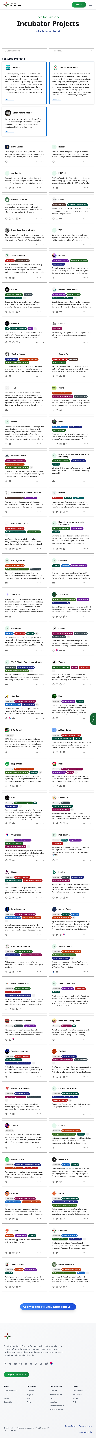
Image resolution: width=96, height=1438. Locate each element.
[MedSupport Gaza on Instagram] (13, 549)
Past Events (77, 1394)
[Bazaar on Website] (6, 311)
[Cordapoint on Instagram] (17, 188)
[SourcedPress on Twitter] (57, 934)
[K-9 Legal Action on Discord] (6, 582)
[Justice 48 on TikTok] (64, 616)
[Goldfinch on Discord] (13, 718)
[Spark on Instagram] (60, 410)
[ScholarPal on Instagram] (57, 376)
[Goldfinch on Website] (6, 718)
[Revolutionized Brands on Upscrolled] (13, 1039)
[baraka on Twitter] (57, 897)
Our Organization (11, 1391)
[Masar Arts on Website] (6, 342)
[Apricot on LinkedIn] (60, 1219)
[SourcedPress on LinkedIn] (60, 934)
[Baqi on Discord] (57, 718)
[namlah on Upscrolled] (57, 650)
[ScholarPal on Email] (64, 376)
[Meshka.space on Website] (6, 1181)
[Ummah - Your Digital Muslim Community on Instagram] (60, 549)
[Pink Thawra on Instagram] (53, 860)
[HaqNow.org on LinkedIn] (10, 786)
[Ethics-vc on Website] (53, 1252)
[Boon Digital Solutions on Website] (6, 972)
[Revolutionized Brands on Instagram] (10, 1039)
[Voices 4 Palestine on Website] (53, 1009)
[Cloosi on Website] (6, 823)
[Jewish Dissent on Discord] (10, 277)
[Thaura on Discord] (64, 684)
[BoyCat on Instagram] (13, 1219)
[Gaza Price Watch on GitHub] (10, 218)
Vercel (75, 1398)
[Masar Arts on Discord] (17, 342)
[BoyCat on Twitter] (10, 1219)
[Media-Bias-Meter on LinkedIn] (57, 1286)
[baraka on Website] (53, 897)
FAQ (74, 1402)
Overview (30, 1391)
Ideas (29, 1398)
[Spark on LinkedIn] (57, 410)
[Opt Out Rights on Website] (6, 376)
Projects (30, 1394)
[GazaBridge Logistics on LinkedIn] (57, 311)
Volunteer (53, 1402)
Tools (29, 1402)
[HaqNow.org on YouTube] (17, 786)
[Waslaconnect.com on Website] (6, 1076)
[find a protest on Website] (6, 1286)
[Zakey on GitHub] (10, 897)
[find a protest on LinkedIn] (10, 1286)
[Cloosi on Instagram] (10, 823)
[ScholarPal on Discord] (60, 376)
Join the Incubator (57, 1406)
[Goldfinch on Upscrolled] (10, 718)
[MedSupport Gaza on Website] (6, 549)
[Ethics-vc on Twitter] (57, 1252)
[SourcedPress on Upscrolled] (64, 934)
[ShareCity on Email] (10, 616)
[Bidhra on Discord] (60, 218)
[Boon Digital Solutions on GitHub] (10, 972)
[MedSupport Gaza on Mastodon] (17, 549)
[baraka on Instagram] (64, 897)
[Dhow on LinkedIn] (57, 444)
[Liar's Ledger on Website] (6, 161)
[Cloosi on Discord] (13, 823)
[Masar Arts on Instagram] (13, 342)
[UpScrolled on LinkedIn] (10, 860)
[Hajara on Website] (6, 444)
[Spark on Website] (53, 410)
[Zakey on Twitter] (13, 897)
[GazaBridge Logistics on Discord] (60, 311)
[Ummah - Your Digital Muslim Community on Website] (53, 549)
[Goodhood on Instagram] (64, 823)
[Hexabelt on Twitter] (57, 511)
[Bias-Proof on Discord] (53, 582)
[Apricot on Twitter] (57, 1219)
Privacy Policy (70, 1426)
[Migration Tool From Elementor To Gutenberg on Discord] (53, 481)
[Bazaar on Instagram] (10, 311)
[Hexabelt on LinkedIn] (60, 511)
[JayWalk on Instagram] (13, 1252)
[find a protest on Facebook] (17, 1286)
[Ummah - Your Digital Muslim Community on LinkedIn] (57, 549)
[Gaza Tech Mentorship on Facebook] (17, 1009)
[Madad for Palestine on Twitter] (6, 1114)
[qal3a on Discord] (6, 410)
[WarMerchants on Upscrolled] (53, 972)
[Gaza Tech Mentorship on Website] (6, 1009)
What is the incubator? (48, 31)
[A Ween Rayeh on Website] (53, 752)
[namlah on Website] (53, 650)
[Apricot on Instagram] (64, 1219)
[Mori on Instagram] (57, 786)
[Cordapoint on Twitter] (10, 188)
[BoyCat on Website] (6, 1219)
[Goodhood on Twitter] (57, 823)
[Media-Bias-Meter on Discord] (64, 1286)
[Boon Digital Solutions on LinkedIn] (13, 972)
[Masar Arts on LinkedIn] (10, 342)
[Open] (91, 50)
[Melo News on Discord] (6, 650)
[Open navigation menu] (90, 5)
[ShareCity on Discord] (6, 616)
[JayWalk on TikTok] (17, 1252)
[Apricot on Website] (53, 1219)
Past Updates (78, 1391)
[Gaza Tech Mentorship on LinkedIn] (10, 1009)
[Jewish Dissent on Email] (13, 277)
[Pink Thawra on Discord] (57, 860)
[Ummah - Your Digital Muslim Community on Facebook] (64, 549)
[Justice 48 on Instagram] (60, 616)
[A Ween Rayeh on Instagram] (57, 752)
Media (6, 1398)
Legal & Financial (85, 1432)
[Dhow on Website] (53, 444)
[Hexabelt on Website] (53, 511)
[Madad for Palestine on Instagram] (10, 1114)
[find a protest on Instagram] (13, 1286)
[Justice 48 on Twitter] (57, 616)
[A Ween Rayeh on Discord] (64, 752)
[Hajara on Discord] (10, 444)
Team (6, 1394)
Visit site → (9, 99)
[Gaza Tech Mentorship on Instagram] (13, 1009)
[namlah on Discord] (60, 650)
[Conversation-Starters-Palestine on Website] (6, 511)
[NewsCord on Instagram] (60, 1181)
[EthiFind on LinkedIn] (53, 188)
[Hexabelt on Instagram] (64, 511)
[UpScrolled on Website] (6, 860)
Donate (79, 4)
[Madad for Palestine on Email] (13, 1114)
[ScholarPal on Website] (53, 376)
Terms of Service (85, 1426)
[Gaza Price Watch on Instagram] (17, 218)
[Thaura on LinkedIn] (57, 684)
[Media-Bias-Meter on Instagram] (60, 1286)
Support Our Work (15, 1374)
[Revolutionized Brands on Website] (6, 1039)
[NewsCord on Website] (53, 1181)
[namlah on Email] (64, 650)
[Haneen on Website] (53, 161)
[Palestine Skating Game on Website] (53, 1039)
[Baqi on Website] (53, 718)
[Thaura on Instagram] (60, 684)
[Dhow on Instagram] (60, 444)
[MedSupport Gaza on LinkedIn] (10, 549)
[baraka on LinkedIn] (60, 897)
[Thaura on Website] (53, 684)
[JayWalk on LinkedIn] (10, 1252)
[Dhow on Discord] (64, 444)
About (6, 1386)
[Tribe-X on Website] (6, 1147)
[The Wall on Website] (53, 1076)
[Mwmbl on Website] (53, 277)
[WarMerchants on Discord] (57, 972)
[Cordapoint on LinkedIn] (13, 188)
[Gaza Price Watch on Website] (6, 218)
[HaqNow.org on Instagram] (13, 786)
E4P (51, 1398)
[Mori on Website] (53, 786)
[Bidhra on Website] (53, 218)
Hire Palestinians (56, 1409)
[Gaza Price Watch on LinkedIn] (13, 218)
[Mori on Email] (64, 786)
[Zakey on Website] (6, 897)
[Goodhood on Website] (53, 823)
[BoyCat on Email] (17, 1219)
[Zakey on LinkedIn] (17, 897)
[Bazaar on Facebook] (13, 311)
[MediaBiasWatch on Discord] (10, 481)
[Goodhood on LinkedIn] (60, 823)
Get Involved (56, 1386)
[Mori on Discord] (60, 786)
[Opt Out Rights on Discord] (10, 376)
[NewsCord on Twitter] (57, 1181)
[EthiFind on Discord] (57, 188)
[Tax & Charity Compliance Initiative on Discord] (6, 684)
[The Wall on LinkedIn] (64, 1076)
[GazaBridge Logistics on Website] (53, 311)
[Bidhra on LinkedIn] (57, 218)
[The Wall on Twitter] (60, 1076)
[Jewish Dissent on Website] (6, 277)
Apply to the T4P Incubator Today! (46, 1307)
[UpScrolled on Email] (13, 860)
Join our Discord (56, 1394)
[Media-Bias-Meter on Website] (53, 1286)
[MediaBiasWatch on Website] (6, 481)
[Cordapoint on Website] (6, 188)
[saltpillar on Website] (53, 1147)
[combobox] (70, 50)
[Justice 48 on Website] (53, 616)
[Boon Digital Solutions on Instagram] (17, 972)
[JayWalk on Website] (6, 1252)
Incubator (31, 1386)
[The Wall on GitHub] (57, 1076)
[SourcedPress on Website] (53, 934)
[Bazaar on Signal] (17, 311)
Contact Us (8, 1402)
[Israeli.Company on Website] (6, 934)
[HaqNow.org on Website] (6, 786)
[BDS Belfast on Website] (6, 752)
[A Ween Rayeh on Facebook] (60, 752)
